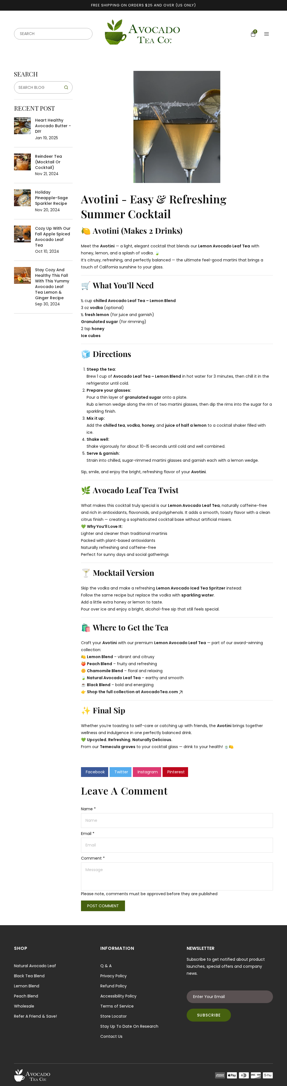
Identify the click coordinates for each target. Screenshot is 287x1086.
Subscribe (209, 1015)
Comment (93, 858)
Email (87, 834)
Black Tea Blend (29, 976)
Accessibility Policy (118, 996)
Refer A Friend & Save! (35, 1016)
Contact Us (111, 1036)
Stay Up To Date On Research (129, 1026)
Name (88, 809)
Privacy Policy (113, 976)
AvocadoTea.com (159, 692)
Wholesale (24, 1006)
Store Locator (113, 1016)
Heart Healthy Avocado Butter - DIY (53, 125)
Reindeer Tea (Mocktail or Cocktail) (48, 162)
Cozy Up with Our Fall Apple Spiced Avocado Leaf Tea (53, 237)
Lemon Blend (26, 986)
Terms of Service (117, 1006)
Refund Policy (113, 986)
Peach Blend (26, 996)
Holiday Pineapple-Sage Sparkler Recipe (51, 197)
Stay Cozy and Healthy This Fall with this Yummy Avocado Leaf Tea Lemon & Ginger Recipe (52, 284)
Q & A (106, 966)
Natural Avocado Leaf (35, 966)
